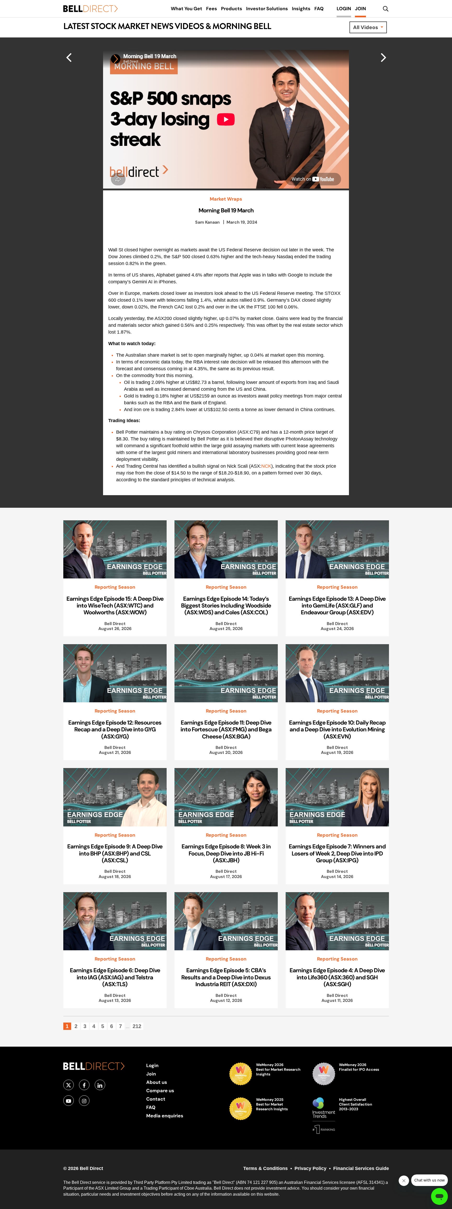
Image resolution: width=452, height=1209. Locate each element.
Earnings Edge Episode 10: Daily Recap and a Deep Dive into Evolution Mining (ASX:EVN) (337, 729)
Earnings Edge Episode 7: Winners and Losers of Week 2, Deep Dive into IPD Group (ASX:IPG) (337, 853)
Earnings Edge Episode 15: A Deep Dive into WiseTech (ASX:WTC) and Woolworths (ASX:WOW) (114, 605)
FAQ (150, 1107)
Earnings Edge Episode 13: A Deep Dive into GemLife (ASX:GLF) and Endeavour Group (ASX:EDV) (337, 605)
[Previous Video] (383, 57)
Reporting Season (115, 587)
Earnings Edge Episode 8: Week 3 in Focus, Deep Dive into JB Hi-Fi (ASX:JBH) (226, 853)
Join (151, 1074)
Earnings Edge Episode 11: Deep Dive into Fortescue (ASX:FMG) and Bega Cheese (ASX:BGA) (226, 729)
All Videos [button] (366, 27)
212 (137, 1026)
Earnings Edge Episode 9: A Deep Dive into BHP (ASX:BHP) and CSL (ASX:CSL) (114, 853)
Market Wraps (226, 199)
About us (156, 1082)
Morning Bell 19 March (226, 210)
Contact (155, 1099)
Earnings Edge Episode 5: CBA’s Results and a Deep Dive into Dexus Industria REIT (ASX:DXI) (226, 977)
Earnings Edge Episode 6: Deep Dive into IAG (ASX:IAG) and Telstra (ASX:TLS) (115, 977)
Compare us (160, 1090)
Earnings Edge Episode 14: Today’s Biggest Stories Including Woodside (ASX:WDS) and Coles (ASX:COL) (226, 605)
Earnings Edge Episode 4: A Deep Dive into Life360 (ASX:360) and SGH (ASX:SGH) (337, 977)
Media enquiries (164, 1116)
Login (152, 1065)
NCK (266, 466)
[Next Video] (68, 57)
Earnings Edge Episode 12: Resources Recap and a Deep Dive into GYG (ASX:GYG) (114, 729)
